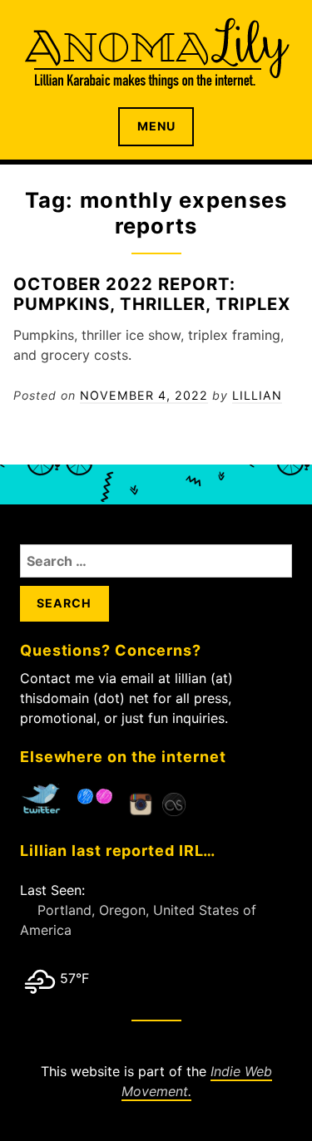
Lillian (257, 395)
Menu (156, 126)
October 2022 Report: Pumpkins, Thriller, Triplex (151, 293)
